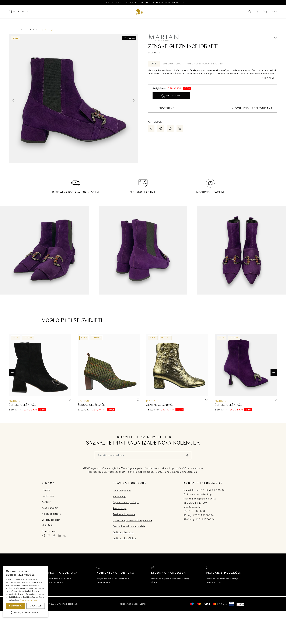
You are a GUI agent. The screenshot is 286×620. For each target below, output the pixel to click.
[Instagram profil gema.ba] (43, 535)
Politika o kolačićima (124, 538)
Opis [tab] (154, 64)
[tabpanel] (212, 74)
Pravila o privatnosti (28, 600)
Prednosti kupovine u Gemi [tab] (205, 64)
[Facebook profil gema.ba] (48, 535)
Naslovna (12, 30)
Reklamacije (119, 508)
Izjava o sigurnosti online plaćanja (132, 520)
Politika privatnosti (123, 532)
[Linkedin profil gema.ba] (59, 535)
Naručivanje (119, 496)
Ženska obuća (35, 30)
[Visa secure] (231, 604)
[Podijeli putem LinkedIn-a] (180, 128)
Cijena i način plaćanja (126, 502)
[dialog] (25, 591)
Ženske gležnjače (51, 30)
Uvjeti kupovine (122, 490)
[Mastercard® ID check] (220, 604)
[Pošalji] (187, 455)
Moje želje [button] (47, 525)
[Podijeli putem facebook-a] (151, 128)
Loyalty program (51, 520)
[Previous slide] (13, 100)
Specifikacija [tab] (172, 64)
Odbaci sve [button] (35, 606)
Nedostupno (173, 96)
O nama (46, 490)
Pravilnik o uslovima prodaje (129, 526)
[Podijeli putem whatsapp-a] (170, 128)
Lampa (143, 604)
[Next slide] (133, 100)
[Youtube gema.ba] (64, 535)
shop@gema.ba (192, 507)
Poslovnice (48, 496)
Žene (23, 30)
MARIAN (14, 401)
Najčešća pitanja (51, 514)
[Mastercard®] (191, 604)
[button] (104, 2)
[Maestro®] (199, 604)
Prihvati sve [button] (15, 606)
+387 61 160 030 (194, 511)
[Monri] (240, 604)
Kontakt (46, 502)
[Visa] (207, 604)
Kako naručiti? (50, 508)
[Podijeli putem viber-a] (160, 128)
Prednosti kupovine (124, 514)
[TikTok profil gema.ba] (53, 535)
